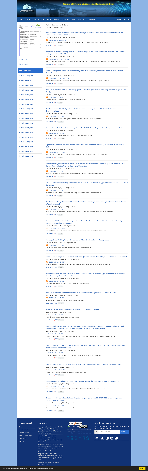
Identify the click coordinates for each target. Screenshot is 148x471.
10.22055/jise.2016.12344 (56, 152)
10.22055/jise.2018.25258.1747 (58, 59)
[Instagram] (112, 438)
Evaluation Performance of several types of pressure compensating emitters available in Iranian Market (83, 364)
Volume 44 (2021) (27, 99)
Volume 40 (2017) (27, 118)
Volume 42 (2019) (27, 109)
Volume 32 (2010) (27, 156)
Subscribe (124, 432)
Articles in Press (24, 60)
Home (20, 19)
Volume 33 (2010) (27, 151)
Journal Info (38, 19)
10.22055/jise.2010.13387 (56, 386)
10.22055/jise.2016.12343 (56, 133)
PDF (58, 45)
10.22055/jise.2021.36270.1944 (58, 40)
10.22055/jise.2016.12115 (56, 209)
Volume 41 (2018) (27, 114)
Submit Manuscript (68, 19)
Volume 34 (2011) (27, 147)
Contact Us (91, 19)
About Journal (23, 430)
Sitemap (21, 441)
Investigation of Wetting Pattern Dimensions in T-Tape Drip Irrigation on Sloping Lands (77, 240)
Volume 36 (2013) (27, 137)
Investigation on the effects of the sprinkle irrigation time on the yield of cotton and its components (82, 381)
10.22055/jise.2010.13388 (56, 405)
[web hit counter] (78, 438)
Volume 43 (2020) (27, 104)
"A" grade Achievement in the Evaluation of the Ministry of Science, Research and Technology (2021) (50, 456)
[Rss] (116, 438)
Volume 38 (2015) (27, 128)
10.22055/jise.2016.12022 (56, 245)
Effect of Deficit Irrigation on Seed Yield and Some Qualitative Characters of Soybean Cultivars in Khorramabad (86, 257)
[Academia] (102, 438)
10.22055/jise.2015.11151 (56, 334)
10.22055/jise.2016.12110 (56, 171)
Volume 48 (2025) (27, 81)
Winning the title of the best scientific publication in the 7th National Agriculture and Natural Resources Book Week (50, 430)
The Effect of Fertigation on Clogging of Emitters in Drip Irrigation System (72, 309)
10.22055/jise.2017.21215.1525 (58, 97)
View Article (49, 45)
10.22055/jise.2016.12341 (56, 116)
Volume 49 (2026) (27, 76)
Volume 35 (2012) (27, 142)
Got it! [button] (142, 468)
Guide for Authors (53, 19)
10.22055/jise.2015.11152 (56, 353)
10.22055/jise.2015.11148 (56, 315)
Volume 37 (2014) (27, 132)
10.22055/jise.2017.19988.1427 (58, 78)
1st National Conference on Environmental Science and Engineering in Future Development (50, 438)
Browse (27, 19)
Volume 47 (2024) (27, 85)
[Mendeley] (97, 438)
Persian (127, 19)
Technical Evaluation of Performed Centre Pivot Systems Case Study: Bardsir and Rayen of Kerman (81, 293)
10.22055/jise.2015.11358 (56, 298)
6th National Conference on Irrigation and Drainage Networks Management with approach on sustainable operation (50, 448)
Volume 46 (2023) (27, 90)
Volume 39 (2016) (27, 123)
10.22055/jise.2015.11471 (56, 262)
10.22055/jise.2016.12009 (56, 228)
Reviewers (81, 19)
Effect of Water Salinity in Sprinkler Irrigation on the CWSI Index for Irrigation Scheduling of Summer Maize (84, 128)
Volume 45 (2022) (27, 95)
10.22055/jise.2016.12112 (56, 190)
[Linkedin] (107, 438)
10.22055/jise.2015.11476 (56, 281)
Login (118, 19)
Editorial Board (24, 433)
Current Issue (23, 64)
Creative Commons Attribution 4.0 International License (79, 432)
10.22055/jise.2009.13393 (56, 370)
